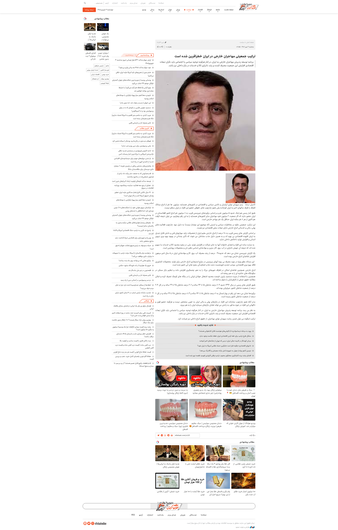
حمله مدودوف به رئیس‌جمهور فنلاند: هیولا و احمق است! (134, 247)
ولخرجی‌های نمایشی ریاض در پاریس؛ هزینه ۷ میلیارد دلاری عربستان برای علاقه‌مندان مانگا (134, 168)
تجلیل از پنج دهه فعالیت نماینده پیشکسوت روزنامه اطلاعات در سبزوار (134, 186)
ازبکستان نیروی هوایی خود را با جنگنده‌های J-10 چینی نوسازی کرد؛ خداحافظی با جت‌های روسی (134, 209)
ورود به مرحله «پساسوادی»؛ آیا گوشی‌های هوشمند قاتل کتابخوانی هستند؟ (224, 331)
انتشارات (115, 3)
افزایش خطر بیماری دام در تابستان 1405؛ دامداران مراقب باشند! (135, 335)
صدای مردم (133, 3)
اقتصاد (200, 9)
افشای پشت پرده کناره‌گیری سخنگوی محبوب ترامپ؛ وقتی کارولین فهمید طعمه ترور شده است (218, 355)
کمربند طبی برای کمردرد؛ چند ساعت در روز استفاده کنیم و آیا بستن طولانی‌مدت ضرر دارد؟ (133, 314)
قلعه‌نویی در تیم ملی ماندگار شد (139, 270)
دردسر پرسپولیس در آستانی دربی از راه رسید (136, 280)
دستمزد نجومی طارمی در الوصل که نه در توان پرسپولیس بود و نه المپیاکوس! (136, 109)
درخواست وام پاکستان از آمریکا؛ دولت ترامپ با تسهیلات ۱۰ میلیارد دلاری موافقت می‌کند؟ (133, 255)
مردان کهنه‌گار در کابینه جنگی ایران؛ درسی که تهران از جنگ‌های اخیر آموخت (225, 340)
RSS (133, 514)
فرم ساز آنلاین (104, 70)
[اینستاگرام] (92, 523)
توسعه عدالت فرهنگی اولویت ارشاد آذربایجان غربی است (131, 181)
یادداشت (124, 3)
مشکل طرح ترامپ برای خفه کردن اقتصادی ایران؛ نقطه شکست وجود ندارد (225, 336)
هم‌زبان (143, 3)
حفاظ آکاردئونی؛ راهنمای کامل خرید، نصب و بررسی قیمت (134, 357)
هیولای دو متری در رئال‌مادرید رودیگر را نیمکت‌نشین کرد (131, 141)
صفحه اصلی (250, 42)
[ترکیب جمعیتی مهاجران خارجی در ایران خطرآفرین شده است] (205, 121)
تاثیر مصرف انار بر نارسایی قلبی (140, 122)
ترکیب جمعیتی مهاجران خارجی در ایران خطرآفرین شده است (215, 56)
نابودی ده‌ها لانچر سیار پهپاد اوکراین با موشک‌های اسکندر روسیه (135, 97)
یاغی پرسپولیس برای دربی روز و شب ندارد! (136, 145)
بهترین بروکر (105, 79)
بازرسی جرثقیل (99, 65)
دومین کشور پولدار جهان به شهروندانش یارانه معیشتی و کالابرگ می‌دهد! (225, 350)
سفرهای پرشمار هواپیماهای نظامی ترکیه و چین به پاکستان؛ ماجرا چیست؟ (135, 224)
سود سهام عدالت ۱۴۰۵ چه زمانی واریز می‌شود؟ (135, 67)
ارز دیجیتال (95, 79)
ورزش (178, 9)
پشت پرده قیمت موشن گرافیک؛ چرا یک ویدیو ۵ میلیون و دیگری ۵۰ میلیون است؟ (133, 328)
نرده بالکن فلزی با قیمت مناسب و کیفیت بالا (135, 340)
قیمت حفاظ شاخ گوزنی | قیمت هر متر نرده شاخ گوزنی (132, 352)
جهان (170, 9)
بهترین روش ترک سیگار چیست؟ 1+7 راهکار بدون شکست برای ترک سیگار (133, 321)
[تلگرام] (85, 523)
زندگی (152, 9)
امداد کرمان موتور (92, 70)
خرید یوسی (105, 74)
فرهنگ (209, 9)
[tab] (146, 55)
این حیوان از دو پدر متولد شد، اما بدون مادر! (135, 102)
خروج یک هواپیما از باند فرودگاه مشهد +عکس (135, 265)
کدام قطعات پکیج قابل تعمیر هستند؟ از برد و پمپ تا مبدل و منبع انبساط (134, 364)
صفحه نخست (228, 9)
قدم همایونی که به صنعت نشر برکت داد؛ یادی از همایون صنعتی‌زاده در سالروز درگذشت (135, 175)
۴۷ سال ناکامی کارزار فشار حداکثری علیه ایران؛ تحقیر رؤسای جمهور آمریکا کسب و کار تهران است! (134, 194)
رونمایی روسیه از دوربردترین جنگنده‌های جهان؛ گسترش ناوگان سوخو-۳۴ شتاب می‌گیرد (133, 82)
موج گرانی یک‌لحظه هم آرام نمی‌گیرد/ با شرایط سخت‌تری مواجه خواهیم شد (136, 89)
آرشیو (107, 3)
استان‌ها (161, 9)
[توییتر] (88, 523)
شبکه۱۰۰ (161, 3)
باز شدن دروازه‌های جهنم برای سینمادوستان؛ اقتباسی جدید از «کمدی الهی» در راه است (134, 160)
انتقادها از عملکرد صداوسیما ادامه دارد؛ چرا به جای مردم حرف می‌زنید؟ (134, 287)
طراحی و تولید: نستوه (243, 527)
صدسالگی (152, 3)
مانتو (107, 65)
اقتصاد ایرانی (95, 74)
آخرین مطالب (144, 128)
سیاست (188, 9)
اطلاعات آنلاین (249, 6)
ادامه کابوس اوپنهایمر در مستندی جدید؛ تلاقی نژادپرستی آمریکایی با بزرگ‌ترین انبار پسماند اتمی (136, 152)
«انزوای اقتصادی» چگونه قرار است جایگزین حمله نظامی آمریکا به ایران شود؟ (224, 345)
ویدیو (144, 9)
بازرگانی (146, 301)
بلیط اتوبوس (105, 83)
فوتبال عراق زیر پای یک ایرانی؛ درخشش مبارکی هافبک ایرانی (133, 307)
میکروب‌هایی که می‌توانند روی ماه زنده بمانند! (135, 260)
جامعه (218, 9)
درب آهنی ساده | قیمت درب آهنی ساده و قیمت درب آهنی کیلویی (134, 346)
